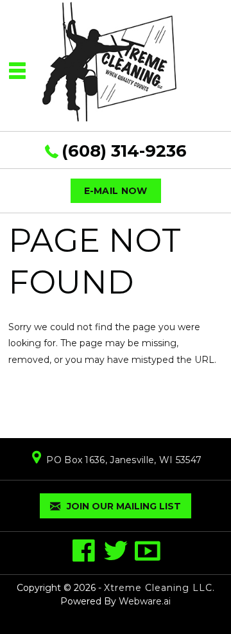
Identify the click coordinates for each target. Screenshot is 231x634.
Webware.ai (145, 601)
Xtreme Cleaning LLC (158, 588)
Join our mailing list (122, 506)
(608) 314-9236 (124, 151)
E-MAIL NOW (116, 191)
